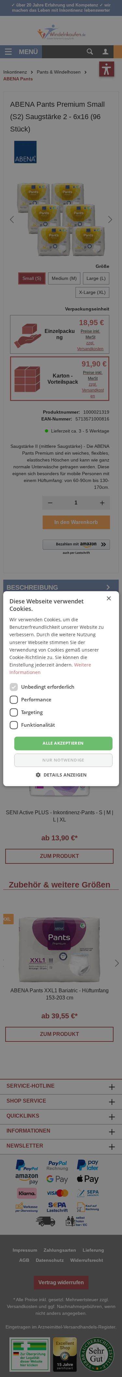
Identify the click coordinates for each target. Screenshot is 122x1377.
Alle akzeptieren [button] (63, 743)
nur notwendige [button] (63, 760)
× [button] (108, 598)
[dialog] (61, 688)
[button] (61, 775)
